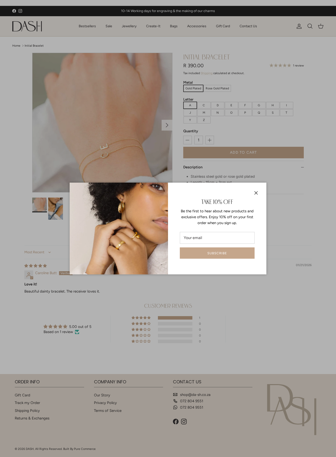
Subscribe (217, 253)
